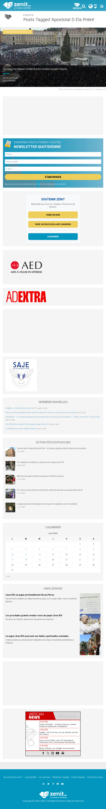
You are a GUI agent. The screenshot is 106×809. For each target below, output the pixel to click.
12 (39, 554)
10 (12, 554)
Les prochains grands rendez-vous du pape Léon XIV (34, 615)
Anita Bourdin (9, 81)
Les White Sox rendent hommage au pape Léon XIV (27, 424)
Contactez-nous (95, 777)
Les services (44, 777)
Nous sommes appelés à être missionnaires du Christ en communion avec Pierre (41, 412)
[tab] (39, 716)
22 (80, 560)
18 (26, 560)
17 (12, 560)
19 (39, 560)
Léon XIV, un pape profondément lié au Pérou (30, 594)
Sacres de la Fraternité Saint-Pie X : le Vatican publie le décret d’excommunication (51, 448)
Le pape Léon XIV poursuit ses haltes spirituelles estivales (37, 636)
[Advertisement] (53, 115)
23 (93, 560)
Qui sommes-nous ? (13, 777)
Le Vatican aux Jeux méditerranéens (21, 428)
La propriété (30, 777)
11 (26, 554)
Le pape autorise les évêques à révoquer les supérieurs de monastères (47, 504)
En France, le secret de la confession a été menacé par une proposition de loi (50, 490)
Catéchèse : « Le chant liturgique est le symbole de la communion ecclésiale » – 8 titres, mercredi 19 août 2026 (53, 417)
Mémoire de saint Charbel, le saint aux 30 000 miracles (40, 476)
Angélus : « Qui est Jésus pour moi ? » (22, 408)
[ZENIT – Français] (29, 5)
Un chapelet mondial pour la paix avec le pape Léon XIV (40, 462)
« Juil (8, 576)
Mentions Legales (60, 777)
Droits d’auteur (78, 777)
